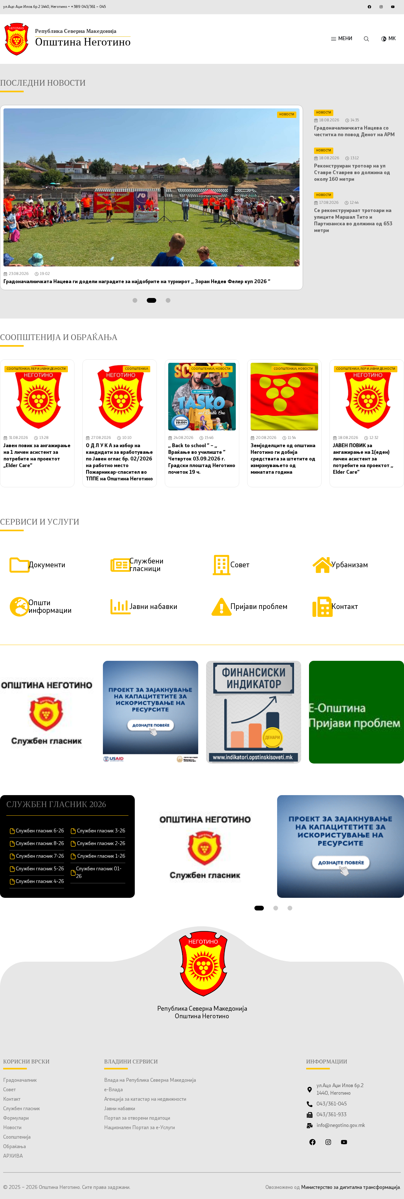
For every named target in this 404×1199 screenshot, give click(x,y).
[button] (135, 300)
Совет (9, 1089)
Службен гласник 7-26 (40, 856)
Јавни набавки (119, 1108)
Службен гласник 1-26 (101, 856)
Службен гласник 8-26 (40, 843)
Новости (12, 1127)
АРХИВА (13, 1156)
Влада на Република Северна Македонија (150, 1080)
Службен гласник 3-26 (101, 831)
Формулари (16, 1118)
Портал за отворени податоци (137, 1118)
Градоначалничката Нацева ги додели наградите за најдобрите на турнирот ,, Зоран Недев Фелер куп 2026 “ (136, 281)
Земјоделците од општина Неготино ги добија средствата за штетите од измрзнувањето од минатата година (283, 459)
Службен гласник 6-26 (40, 831)
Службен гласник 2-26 (101, 843)
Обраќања (14, 1146)
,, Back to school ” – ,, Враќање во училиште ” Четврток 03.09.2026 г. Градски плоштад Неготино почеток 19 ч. (201, 459)
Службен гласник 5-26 (40, 869)
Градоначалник (20, 1080)
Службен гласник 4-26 (40, 881)
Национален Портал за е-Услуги (139, 1127)
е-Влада (113, 1089)
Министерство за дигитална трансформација (350, 1187)
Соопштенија (17, 1137)
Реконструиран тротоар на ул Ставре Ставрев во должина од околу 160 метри (352, 173)
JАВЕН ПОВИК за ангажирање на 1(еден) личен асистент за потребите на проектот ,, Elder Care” (363, 459)
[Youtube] (392, 6)
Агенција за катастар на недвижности (145, 1099)
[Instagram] (380, 6)
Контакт (12, 1099)
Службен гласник (21, 1108)
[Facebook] (369, 6)
